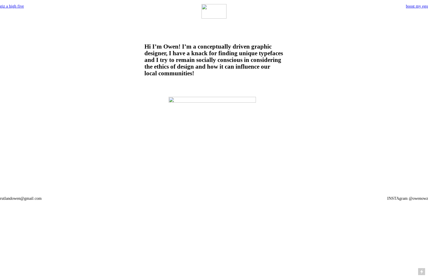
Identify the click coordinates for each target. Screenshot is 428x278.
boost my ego (417, 6)
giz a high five (12, 6)
